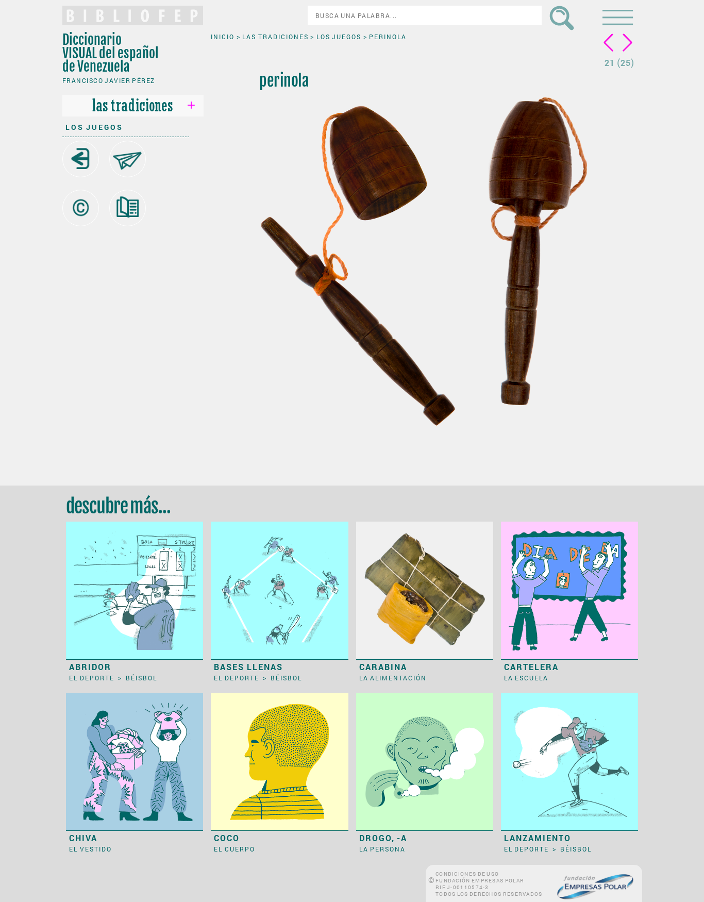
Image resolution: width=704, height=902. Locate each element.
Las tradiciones (276, 36)
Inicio (224, 36)
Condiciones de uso (467, 874)
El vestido (90, 849)
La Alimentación (393, 678)
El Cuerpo (234, 849)
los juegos (94, 127)
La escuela (526, 678)
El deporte (92, 678)
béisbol (141, 678)
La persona (382, 849)
